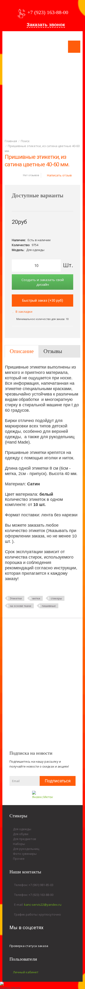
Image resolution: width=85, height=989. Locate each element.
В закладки (24, 311)
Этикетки (16, 598)
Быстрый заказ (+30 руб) (42, 300)
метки (36, 598)
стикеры (56, 598)
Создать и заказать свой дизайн (42, 282)
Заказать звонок (46, 24)
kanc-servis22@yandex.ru (42, 904)
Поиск (25, 141)
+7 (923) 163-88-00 (47, 12)
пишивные (49, 606)
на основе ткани (20, 606)
